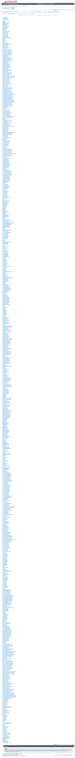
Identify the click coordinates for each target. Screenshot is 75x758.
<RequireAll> (5, 553)
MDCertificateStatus (6, 416)
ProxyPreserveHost (6, 508)
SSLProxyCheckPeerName (8, 668)
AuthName (5, 108)
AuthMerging (5, 107)
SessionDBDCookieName (7, 596)
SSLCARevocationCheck (7, 632)
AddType (4, 38)
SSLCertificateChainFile (7, 635)
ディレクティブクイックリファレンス (22, 13)
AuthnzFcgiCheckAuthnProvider (8, 116)
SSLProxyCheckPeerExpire (8, 667)
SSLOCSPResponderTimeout (8, 652)
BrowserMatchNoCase (7, 137)
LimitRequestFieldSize (7, 360)
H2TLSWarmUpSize (6, 290)
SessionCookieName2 (7, 590)
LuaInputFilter (5, 388)
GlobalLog (4, 269)
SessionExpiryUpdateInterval (8, 607)
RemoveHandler (6, 544)
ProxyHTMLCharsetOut (7, 486)
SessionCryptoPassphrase (7, 594)
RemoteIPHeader (6, 534)
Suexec (4, 708)
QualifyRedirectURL (6, 521)
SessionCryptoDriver (6, 593)
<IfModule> (5, 309)
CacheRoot (5, 168)
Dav (3, 199)
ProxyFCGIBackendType (7, 476)
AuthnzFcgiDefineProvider (7, 117)
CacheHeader (5, 148)
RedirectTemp (5, 527)
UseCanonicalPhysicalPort (7, 723)
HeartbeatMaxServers (7, 298)
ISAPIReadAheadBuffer (7, 331)
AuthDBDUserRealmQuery (7, 60)
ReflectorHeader (6, 531)
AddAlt (4, 21)
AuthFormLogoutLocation (7, 78)
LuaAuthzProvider (6, 375)
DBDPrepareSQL (6, 212)
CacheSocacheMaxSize (7, 170)
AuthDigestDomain (6, 65)
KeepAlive (4, 332)
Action (4, 20)
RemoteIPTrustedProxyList (7, 541)
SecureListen (5, 576)
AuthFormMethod (6, 79)
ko (68, 744)
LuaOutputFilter (5, 390)
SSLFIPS (4, 642)
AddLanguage (5, 34)
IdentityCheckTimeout (7, 304)
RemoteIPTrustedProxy (7, 540)
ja (66, 744)
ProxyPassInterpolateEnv (7, 503)
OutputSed (5, 457)
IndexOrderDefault (6, 322)
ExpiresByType (5, 251)
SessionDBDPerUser (6, 602)
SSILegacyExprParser (7, 623)
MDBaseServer (5, 408)
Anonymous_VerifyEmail (7, 52)
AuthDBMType (5, 62)
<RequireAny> (5, 554)
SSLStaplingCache (6, 688)
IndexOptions (5, 321)
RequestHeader (5, 550)
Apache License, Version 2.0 (11, 755)
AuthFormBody (5, 71)
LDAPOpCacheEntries (7, 341)
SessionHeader (5, 608)
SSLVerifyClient (5, 701)
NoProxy (4, 452)
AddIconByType (5, 32)
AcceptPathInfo (5, 18)
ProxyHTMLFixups (6, 491)
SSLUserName (5, 699)
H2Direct (4, 274)
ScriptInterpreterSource (7, 571)
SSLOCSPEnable (6, 646)
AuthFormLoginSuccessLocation (9, 77)
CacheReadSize (6, 166)
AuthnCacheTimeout (6, 114)
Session (4, 588)
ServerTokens (5, 587)
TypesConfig (5, 717)
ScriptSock (5, 575)
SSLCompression (6, 639)
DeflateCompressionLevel (7, 220)
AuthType (4, 118)
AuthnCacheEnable (6, 111)
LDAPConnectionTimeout (7, 339)
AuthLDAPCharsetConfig (7, 91)
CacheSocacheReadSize (7, 173)
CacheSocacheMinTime (7, 172)
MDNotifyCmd (5, 424)
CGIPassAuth (5, 182)
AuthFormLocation (6, 74)
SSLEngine (5, 641)
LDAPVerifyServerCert (7, 354)
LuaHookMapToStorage (7, 384)
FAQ (66, 2)
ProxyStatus (5, 518)
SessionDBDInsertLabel (7, 601)
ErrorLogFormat (6, 248)
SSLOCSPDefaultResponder (8, 645)
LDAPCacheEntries (6, 336)
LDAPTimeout (5, 350)
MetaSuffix (5, 441)
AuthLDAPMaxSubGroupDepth (8, 100)
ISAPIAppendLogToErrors (7, 325)
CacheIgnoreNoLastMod (7, 151)
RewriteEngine (5, 558)
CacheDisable (5, 145)
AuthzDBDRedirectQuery (7, 122)
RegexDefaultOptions (6, 532)
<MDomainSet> (5, 426)
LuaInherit (4, 387)
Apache (3, 5)
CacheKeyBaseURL (6, 154)
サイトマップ (72, 2)
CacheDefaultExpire (6, 140)
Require (4, 552)
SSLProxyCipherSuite (7, 669)
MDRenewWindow (6, 431)
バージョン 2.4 (21, 5)
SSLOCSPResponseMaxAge (8, 653)
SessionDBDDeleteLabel (7, 600)
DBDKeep (4, 206)
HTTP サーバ (7, 5)
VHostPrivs (5, 729)
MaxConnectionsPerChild (7, 398)
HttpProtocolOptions (6, 302)
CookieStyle (5, 195)
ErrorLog (4, 247)
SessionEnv (5, 605)
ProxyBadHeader (6, 469)
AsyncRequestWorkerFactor (8, 53)
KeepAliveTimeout (6, 333)
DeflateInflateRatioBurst (7, 223)
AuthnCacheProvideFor (7, 112)
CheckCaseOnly (6, 187)
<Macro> (4, 397)
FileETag (4, 257)
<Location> (5, 369)
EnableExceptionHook (7, 241)
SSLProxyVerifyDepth (6, 676)
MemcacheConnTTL (6, 436)
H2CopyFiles (5, 273)
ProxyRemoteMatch (6, 511)
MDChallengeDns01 (6, 417)
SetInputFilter (5, 617)
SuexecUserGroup (6, 709)
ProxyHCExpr (5, 482)
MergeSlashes (5, 437)
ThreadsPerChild (6, 711)
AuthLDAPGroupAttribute (7, 96)
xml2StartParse (5, 742)
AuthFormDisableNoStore (7, 72)
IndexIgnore (5, 319)
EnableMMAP (5, 242)
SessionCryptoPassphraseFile (8, 595)
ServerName (5, 583)
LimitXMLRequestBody (7, 363)
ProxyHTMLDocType (6, 487)
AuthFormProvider (6, 82)
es (63, 744)
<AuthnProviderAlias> (7, 115)
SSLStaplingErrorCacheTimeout (8, 689)
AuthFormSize (5, 84)
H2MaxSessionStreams (7, 276)
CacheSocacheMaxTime (7, 171)
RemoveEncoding (6, 543)
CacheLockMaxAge (6, 157)
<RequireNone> (5, 555)
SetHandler (5, 616)
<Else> (4, 239)
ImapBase (4, 313)
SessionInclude (5, 609)
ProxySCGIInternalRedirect (8, 514)
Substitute (4, 705)
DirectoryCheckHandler (7, 230)
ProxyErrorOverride (6, 472)
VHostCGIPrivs (5, 727)
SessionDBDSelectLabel (7, 603)
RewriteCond (5, 557)
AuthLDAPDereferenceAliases (8, 95)
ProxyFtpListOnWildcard (7, 481)
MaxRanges (5, 403)
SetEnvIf (4, 612)
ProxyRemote (5, 510)
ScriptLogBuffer (5, 573)
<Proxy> (4, 466)
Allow (4, 41)
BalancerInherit (5, 128)
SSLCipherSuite (5, 638)
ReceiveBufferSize (6, 523)
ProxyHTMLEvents (6, 489)
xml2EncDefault (5, 741)
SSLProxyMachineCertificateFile (8, 672)
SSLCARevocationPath (7, 634)
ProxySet (4, 516)
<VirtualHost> (5, 735)
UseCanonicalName (6, 722)
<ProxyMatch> (5, 499)
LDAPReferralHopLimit (7, 343)
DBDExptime (5, 204)
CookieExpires (5, 192)
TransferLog (5, 716)
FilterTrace (5, 265)
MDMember (5, 420)
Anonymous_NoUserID (7, 51)
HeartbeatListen (5, 297)
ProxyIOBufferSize (6, 498)
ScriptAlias (4, 569)
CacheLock (5, 156)
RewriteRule (5, 561)
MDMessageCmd (6, 422)
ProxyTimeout (5, 519)
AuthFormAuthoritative (7, 70)
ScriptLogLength (6, 574)
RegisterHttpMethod (6, 533)
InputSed (4, 324)
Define (4, 218)
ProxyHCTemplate (6, 483)
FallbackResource (6, 256)
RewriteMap (5, 559)
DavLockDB (5, 202)
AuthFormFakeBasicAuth (7, 73)
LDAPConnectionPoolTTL (7, 338)
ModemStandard (6, 447)
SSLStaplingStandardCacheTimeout (9, 696)
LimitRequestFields (6, 359)
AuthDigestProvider (6, 67)
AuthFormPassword (6, 81)
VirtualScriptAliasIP (6, 737)
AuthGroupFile (5, 86)
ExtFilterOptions (5, 255)
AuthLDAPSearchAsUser (7, 103)
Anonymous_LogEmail (7, 49)
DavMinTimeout (5, 203)
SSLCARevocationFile (7, 633)
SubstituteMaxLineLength (7, 707)
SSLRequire (5, 679)
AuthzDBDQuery (6, 121)
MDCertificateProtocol (7, 415)
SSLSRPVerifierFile (6, 687)
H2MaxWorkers (5, 279)
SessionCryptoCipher (6, 592)
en (61, 744)
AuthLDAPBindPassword (7, 90)
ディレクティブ (62, 2)
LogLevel (4, 373)
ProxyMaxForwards (6, 500)
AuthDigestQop (5, 68)
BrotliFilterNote (5, 135)
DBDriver (4, 213)
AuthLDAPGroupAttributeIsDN (8, 97)
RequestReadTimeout (7, 551)
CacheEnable (5, 146)
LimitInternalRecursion (7, 357)
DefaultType (5, 217)
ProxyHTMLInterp (6, 492)
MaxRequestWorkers (6, 404)
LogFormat (5, 371)
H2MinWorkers (5, 280)
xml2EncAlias (5, 740)
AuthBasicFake (5, 55)
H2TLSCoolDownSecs (7, 289)
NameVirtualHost (6, 451)
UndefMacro (5, 719)
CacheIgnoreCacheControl (7, 149)
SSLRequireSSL (6, 680)
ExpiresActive (5, 250)
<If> (3, 305)
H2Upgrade (5, 291)
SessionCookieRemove (7, 591)
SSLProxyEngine (6, 670)
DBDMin (4, 208)
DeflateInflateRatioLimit (7, 224)
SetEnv (4, 611)
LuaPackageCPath (6, 391)
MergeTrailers (5, 438)
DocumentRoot (5, 235)
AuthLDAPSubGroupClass (7, 105)
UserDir (4, 725)
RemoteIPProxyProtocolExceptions (9, 539)
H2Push (4, 283)
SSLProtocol (5, 659)
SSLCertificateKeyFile (7, 637)
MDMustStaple (5, 423)
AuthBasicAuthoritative (7, 54)
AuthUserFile (5, 119)
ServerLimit (5, 582)
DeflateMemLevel (6, 225)
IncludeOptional (5, 317)
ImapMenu (5, 315)
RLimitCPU (5, 562)
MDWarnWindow (6, 435)
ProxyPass (5, 501)
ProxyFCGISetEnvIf (6, 477)
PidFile (4, 459)
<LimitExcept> (5, 356)
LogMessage (5, 374)
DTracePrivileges (6, 236)
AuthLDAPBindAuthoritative (8, 88)
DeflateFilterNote (6, 221)
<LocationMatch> (6, 370)
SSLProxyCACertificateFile (7, 660)
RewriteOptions (5, 560)
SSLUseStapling (6, 700)
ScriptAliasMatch (6, 570)
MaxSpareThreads (6, 406)
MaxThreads (5, 407)
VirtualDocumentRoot (6, 733)
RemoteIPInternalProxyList (7, 536)
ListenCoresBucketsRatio (7, 366)
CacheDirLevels (5, 144)
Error (3, 245)
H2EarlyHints (5, 275)
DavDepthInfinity (6, 200)
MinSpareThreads (6, 444)
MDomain (4, 425)
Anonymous (5, 48)
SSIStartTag (5, 624)
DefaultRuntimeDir (6, 216)
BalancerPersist (5, 130)
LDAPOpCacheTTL (6, 342)
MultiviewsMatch (6, 449)
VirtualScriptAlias (6, 736)
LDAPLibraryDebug (6, 340)
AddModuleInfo (5, 35)
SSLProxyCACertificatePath (8, 661)
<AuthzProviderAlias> (6, 124)
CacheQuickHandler (6, 165)
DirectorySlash (5, 234)
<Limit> (4, 355)
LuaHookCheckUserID (7, 380)
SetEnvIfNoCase (6, 615)
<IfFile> (4, 308)
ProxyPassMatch (6, 504)
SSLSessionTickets (6, 685)
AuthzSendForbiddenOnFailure (8, 125)
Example (4, 249)
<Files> (4, 258)
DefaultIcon (5, 214)
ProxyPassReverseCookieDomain (9, 506)
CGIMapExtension (6, 181)
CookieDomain (5, 191)
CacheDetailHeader (6, 141)
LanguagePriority (6, 335)
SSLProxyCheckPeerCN (7, 666)
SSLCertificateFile (6, 636)
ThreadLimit (5, 710)
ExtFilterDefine (5, 254)
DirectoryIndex (5, 231)
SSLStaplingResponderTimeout (8, 692)
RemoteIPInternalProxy (7, 535)
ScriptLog (4, 572)
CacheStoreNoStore (6, 178)
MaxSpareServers (6, 405)
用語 (68, 2)
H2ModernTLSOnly (6, 281)
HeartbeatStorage (6, 299)
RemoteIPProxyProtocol (7, 538)
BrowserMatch (5, 136)
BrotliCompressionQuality (7, 133)
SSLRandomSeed (6, 677)
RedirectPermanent (6, 526)
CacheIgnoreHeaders (7, 150)
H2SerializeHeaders (6, 287)
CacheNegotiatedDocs (7, 164)
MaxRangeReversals (6, 402)
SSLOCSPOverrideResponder (8, 649)
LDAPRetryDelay (6, 347)
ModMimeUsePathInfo (7, 448)
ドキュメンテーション (14, 5)
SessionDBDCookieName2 (7, 598)
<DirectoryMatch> (6, 233)
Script (4, 568)
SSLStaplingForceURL (7, 691)
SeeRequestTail (5, 577)
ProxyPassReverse (6, 505)
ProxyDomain (5, 471)
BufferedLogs (5, 138)
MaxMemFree (5, 400)
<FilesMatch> (5, 259)
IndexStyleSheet (6, 323)
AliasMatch (5, 40)
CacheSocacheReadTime (7, 174)
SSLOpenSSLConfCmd (7, 656)
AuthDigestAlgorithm (6, 64)
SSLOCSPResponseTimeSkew (8, 654)
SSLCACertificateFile (6, 627)
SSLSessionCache (6, 682)
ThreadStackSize (6, 712)
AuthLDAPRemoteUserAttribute (8, 101)
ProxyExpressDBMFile (7, 473)
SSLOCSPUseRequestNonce (8, 655)
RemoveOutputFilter (6, 548)
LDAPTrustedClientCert (7, 351)
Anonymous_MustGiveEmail (8, 50)
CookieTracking (5, 196)
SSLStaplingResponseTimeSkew (9, 694)
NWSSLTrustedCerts (6, 453)
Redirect (4, 524)
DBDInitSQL (5, 205)
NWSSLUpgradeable (6, 454)
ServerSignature (6, 586)
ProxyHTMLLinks (6, 493)
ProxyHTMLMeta (6, 494)
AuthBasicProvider (6, 56)
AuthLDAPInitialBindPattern (8, 99)
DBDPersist (5, 211)
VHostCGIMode (5, 726)
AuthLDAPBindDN (6, 89)
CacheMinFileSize (6, 163)
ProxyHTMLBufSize (6, 485)
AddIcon (4, 30)
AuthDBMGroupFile (6, 61)
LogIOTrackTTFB (6, 372)
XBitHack (4, 739)
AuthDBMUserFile (6, 63)
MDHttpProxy (5, 419)
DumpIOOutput (5, 238)
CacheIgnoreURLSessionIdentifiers (9, 153)
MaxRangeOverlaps (6, 401)
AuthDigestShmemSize (7, 69)
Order (4, 456)
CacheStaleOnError (6, 175)
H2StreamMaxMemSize (7, 288)
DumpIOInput (5, 237)
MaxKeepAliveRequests (7, 399)
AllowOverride (5, 46)
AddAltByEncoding (6, 22)
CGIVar (4, 183)
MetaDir (4, 439)
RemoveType (5, 549)
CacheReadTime (6, 167)
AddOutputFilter (5, 36)
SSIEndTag (5, 619)
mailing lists (16, 751)
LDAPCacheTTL (6, 337)
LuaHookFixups (5, 381)
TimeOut (4, 713)
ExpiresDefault (5, 252)
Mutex (4, 450)
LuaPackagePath (6, 392)
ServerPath (5, 584)
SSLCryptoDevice (6, 640)
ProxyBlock (5, 470)
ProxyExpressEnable (6, 475)
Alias (3, 39)
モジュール (57, 2)
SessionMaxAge (6, 610)
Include (4, 316)
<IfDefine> (4, 306)
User (3, 724)
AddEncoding (5, 28)
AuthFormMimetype (6, 80)
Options (4, 455)
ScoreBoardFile (5, 567)
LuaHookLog (5, 383)
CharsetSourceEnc (6, 186)
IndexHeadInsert (6, 318)
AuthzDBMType (5, 123)
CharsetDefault (5, 184)
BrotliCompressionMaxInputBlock (9, 132)
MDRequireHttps (6, 432)
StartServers (5, 703)
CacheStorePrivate (6, 179)
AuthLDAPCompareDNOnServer (9, 94)
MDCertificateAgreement (7, 410)
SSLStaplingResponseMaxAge (8, 693)
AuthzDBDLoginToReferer (7, 120)
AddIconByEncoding (6, 31)
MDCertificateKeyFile (6, 414)
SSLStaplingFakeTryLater (7, 690)
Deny (4, 228)
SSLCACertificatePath (7, 628)
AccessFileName (6, 19)
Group (4, 272)
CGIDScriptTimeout (6, 180)
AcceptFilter (5, 17)
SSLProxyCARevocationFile (8, 663)
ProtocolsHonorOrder (6, 465)
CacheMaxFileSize (6, 161)
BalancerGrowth (6, 127)
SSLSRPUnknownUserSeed (8, 686)
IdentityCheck (5, 303)
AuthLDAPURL (5, 106)
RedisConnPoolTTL (6, 528)
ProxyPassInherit (6, 502)
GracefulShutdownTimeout (7, 271)
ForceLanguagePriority (7, 266)
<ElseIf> (4, 240)
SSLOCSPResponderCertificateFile (9, 651)
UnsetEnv (4, 720)
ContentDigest (5, 190)
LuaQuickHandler (6, 393)
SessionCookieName (6, 589)
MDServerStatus (6, 433)
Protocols (4, 464)
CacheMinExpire (6, 162)
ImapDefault (5, 314)
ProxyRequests (5, 512)
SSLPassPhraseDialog (7, 658)
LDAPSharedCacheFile (7, 348)
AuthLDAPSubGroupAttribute (8, 104)
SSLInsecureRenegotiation (7, 644)
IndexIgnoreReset (6, 320)
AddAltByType (5, 23)
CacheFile (4, 147)
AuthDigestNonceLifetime (7, 66)
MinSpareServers (6, 443)
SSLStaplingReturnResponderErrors (9, 695)
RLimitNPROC (5, 565)
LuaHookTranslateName (7, 385)
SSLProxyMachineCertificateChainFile (10, 671)
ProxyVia (4, 520)
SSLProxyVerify (5, 675)
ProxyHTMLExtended (6, 490)
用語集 (52, 11)
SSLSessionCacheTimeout (7, 683)
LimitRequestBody (6, 358)
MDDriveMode (5, 418)
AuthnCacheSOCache (7, 113)
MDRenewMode (6, 430)
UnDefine (4, 718)
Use (3, 721)
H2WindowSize (5, 292)
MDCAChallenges (6, 409)
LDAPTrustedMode (6, 353)
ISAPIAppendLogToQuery (7, 326)
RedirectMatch (5, 525)
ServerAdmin (5, 579)
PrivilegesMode (5, 460)
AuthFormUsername (6, 85)
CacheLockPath (5, 158)
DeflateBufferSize (6, 219)
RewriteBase (5, 556)
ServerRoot (5, 585)
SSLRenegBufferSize (6, 678)
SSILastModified (6, 622)
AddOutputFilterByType (7, 37)
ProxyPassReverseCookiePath (8, 507)
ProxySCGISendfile (6, 515)
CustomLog (5, 198)
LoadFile (4, 367)
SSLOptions (5, 657)
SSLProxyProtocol (6, 674)
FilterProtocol (5, 263)
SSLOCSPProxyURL (6, 650)
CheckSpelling (5, 188)
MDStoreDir (5, 434)
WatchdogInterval (6, 738)
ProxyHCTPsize (5, 484)
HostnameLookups (6, 301)
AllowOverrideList (6, 47)
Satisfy (4, 566)
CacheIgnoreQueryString (7, 152)
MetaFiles (4, 440)
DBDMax (4, 207)
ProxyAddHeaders (6, 468)
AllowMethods (5, 45)
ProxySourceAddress (6, 517)
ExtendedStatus (5, 253)
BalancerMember (6, 129)
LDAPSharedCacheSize (7, 349)
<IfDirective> (5, 307)
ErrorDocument (5, 246)
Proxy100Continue (6, 467)
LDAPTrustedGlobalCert (7, 352)
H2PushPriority (5, 285)
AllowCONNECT (6, 43)
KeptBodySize (5, 334)
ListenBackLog (5, 365)
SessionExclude (5, 606)
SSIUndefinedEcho (6, 626)
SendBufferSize (5, 578)
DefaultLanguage (6, 215)
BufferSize (4, 139)
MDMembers (5, 421)
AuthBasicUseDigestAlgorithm (8, 57)
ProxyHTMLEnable (6, 488)
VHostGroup (5, 728)
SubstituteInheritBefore (7, 706)
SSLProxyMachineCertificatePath (9, 673)
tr (70, 744)
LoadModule (5, 368)
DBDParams (5, 209)
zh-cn (73, 744)
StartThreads (5, 704)
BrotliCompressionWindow (7, 134)
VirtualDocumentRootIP (7, 734)
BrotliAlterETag (5, 131)
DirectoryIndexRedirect (7, 232)
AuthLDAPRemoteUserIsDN (8, 102)
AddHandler (5, 29)
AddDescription (5, 27)
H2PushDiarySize (6, 284)
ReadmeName (5, 522)
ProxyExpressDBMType (7, 474)
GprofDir (4, 270)
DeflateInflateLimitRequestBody (8, 222)
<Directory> (5, 229)
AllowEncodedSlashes (7, 44)
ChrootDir (4, 189)
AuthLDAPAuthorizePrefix (7, 87)
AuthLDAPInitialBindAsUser (8, 98)
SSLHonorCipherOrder (7, 643)
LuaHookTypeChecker (7, 386)
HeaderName (5, 295)
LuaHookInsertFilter (6, 382)
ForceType (5, 267)
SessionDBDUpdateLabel (7, 604)
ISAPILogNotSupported (7, 330)
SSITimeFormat (5, 625)
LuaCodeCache (5, 376)
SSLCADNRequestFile (7, 629)
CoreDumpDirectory (6, 197)
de (59, 744)
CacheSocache (5, 169)
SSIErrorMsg (5, 620)
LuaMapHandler (6, 389)
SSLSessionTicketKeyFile (7, 684)
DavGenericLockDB (6, 201)
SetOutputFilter (5, 618)
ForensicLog (5, 268)
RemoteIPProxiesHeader (7, 537)
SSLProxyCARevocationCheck (8, 662)
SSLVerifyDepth (5, 702)
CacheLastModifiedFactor (7, 155)
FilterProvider (5, 264)
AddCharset (5, 24)
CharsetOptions (5, 185)
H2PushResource (6, 286)
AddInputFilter (5, 33)
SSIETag (4, 621)
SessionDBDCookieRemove (8, 599)
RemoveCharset (6, 542)
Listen (4, 364)
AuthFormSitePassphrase (7, 83)
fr (65, 744)
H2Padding (5, 282)
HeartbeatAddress (6, 296)
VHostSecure (5, 730)
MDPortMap (5, 427)
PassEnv (4, 458)
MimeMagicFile (5, 442)
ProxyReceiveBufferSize (7, 509)
